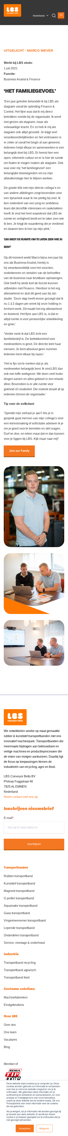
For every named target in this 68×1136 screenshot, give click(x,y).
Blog (7, 1047)
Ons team (10, 1032)
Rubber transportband (18, 876)
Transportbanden (16, 867)
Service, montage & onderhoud (24, 942)
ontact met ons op (26, 796)
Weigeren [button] (44, 1128)
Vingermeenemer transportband (25, 920)
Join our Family (19, 450)
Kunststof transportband (19, 883)
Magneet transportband (19, 890)
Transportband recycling (20, 962)
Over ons (10, 1024)
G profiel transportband (19, 898)
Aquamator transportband (20, 905)
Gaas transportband (17, 913)
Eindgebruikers (14, 1004)
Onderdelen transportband (21, 935)
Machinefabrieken (15, 997)
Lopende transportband (19, 928)
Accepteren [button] (25, 1128)
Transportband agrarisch (20, 970)
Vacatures (10, 1039)
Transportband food (16, 977)
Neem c (9, 796)
